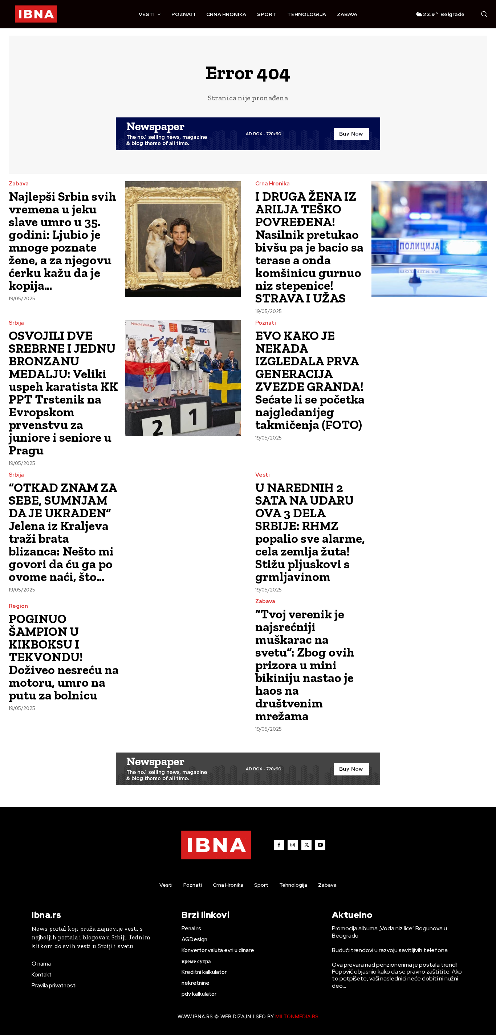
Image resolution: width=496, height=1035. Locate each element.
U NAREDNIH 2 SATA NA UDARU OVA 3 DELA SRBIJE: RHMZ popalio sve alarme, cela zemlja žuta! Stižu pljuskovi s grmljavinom (310, 532)
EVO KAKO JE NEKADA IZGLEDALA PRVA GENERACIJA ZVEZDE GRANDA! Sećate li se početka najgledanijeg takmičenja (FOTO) (310, 380)
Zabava (19, 183)
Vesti (262, 475)
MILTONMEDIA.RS (296, 1016)
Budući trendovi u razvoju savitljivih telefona (390, 950)
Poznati (265, 323)
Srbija (16, 323)
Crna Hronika (272, 183)
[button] (484, 14)
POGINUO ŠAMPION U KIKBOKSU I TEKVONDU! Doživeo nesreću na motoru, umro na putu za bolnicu (64, 657)
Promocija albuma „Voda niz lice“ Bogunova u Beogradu (389, 931)
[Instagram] (293, 845)
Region (18, 606)
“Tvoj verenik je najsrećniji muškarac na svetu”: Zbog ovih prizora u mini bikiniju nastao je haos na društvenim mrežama (304, 664)
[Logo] (36, 14)
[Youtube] (320, 845)
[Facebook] (279, 845)
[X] (306, 845)
